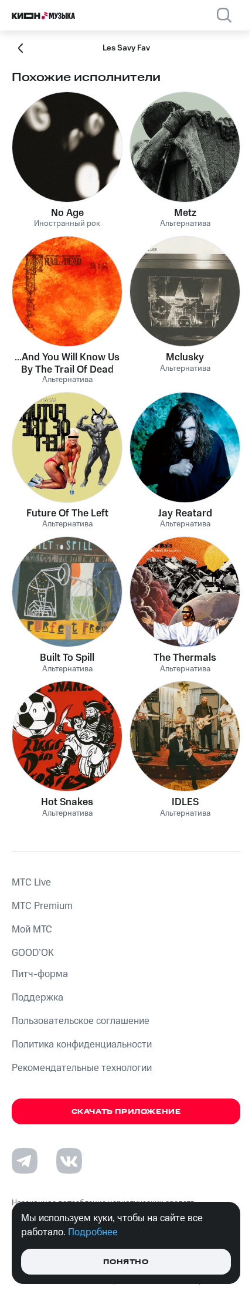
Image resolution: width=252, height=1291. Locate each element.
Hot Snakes (67, 802)
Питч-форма (40, 974)
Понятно (125, 1262)
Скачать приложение (126, 1112)
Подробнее (93, 1232)
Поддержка (37, 998)
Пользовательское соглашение (80, 1021)
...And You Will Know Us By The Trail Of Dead (67, 363)
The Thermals (185, 658)
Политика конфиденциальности (82, 1044)
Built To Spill (67, 658)
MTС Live (31, 883)
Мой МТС (32, 929)
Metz (185, 213)
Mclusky (185, 357)
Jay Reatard (185, 513)
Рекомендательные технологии (82, 1068)
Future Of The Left (67, 513)
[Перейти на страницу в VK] (69, 1161)
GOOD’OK (33, 953)
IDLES (185, 802)
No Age (67, 213)
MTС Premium (42, 906)
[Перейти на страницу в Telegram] (25, 1161)
